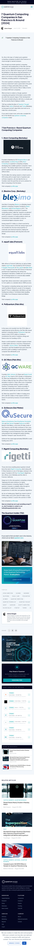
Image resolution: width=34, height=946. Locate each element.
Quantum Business (20, 800)
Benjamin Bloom (22, 160)
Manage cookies (14, 943)
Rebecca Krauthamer (8, 421)
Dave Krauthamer (19, 421)
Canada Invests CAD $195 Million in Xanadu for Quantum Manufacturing (20, 766)
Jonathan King (14, 162)
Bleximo (17, 204)
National (17, 860)
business (26, 593)
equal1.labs (9, 265)
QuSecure (22, 423)
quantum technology (9, 602)
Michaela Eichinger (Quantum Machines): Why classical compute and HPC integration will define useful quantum (20, 758)
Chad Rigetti (20, 473)
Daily (5, 829)
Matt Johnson (11, 374)
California (6, 596)
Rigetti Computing (16, 469)
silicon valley (7, 607)
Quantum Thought (24, 104)
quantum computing (17, 599)
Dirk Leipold (20, 267)
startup (17, 607)
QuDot (11, 106)
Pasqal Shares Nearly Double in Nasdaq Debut (16, 803)
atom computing (8, 593)
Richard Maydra (16, 208)
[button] (9, 630)
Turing (24, 106)
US (30, 607)
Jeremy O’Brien (13, 345)
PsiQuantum (21, 332)
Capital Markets (8, 800)
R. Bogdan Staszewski (8, 267)
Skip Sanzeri (10, 423)
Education (24, 28)
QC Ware (8, 376)
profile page (14, 186)
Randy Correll (28, 374)
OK (24, 943)
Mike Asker (29, 267)
